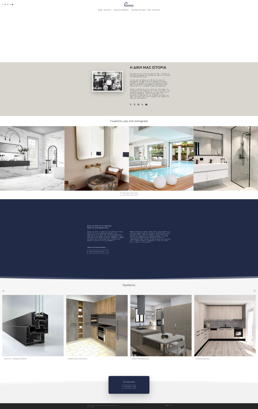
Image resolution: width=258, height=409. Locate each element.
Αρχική (100, 9)
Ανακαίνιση (107, 9)
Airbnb (149, 9)
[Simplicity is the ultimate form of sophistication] (96, 158)
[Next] (254, 291)
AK (93, 407)
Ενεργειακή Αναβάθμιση (121, 9)
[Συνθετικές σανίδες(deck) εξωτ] (161, 158)
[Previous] (3, 291)
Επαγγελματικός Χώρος (138, 9)
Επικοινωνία (156, 9)
